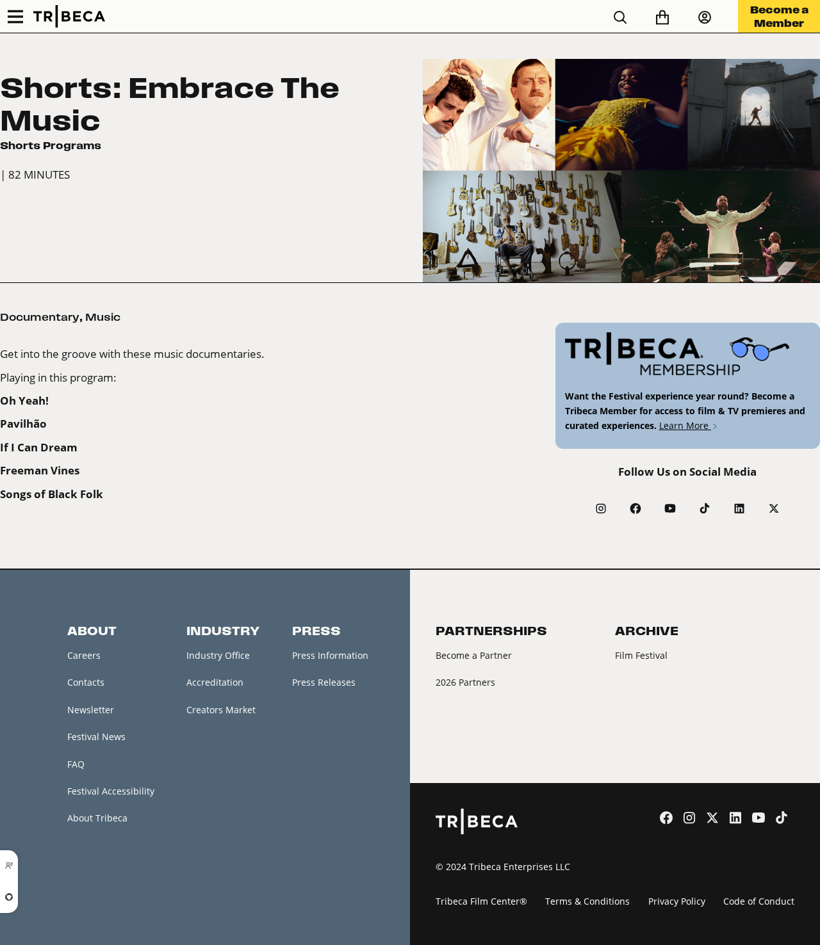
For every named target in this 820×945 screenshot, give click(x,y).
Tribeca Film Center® (481, 901)
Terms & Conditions (587, 901)
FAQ (76, 764)
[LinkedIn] (739, 508)
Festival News (96, 737)
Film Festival (641, 655)
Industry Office (218, 655)
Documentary (39, 317)
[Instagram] (600, 508)
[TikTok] (704, 508)
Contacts (85, 682)
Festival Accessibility (110, 791)
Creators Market (221, 710)
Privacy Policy (676, 901)
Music (102, 317)
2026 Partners (465, 682)
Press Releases (324, 682)
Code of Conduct (758, 901)
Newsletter (90, 710)
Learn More (685, 425)
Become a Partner (474, 655)
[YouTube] (670, 508)
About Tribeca (97, 818)
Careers (84, 655)
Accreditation (214, 682)
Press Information (330, 655)
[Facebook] (635, 508)
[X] (773, 508)
